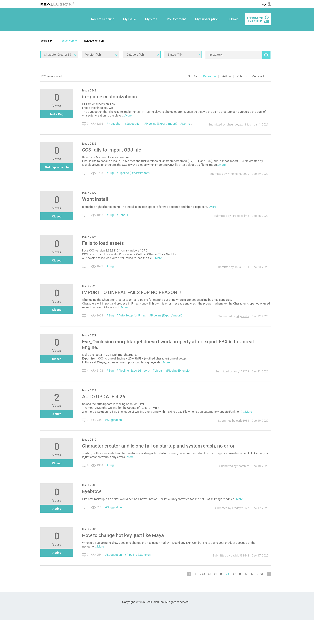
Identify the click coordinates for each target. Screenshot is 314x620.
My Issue (129, 19)
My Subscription (206, 19)
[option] (102, 19)
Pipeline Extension (179, 370)
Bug (111, 173)
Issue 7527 (89, 193)
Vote (240, 76)
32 (203, 573)
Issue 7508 (89, 485)
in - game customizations (109, 96)
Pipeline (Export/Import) (161, 123)
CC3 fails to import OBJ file (111, 150)
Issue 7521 (89, 335)
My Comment (176, 19)
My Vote (151, 19)
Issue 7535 (89, 143)
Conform (188, 123)
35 (221, 573)
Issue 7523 (89, 286)
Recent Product (102, 19)
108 (261, 573)
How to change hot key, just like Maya (123, 535)
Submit (233, 19)
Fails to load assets (103, 243)
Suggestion (133, 123)
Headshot (115, 123)
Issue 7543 (89, 90)
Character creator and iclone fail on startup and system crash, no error (158, 446)
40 (251, 573)
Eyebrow (91, 491)
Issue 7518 (89, 390)
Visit (224, 76)
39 (245, 573)
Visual (158, 370)
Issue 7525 (89, 237)
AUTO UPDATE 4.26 (103, 396)
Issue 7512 (89, 439)
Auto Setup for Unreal (132, 315)
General (124, 215)
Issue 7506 (89, 529)
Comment (258, 76)
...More (127, 115)
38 (240, 573)
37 (234, 573)
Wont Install (95, 199)
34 (215, 573)
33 (209, 573)
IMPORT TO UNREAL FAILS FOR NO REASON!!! (131, 292)
